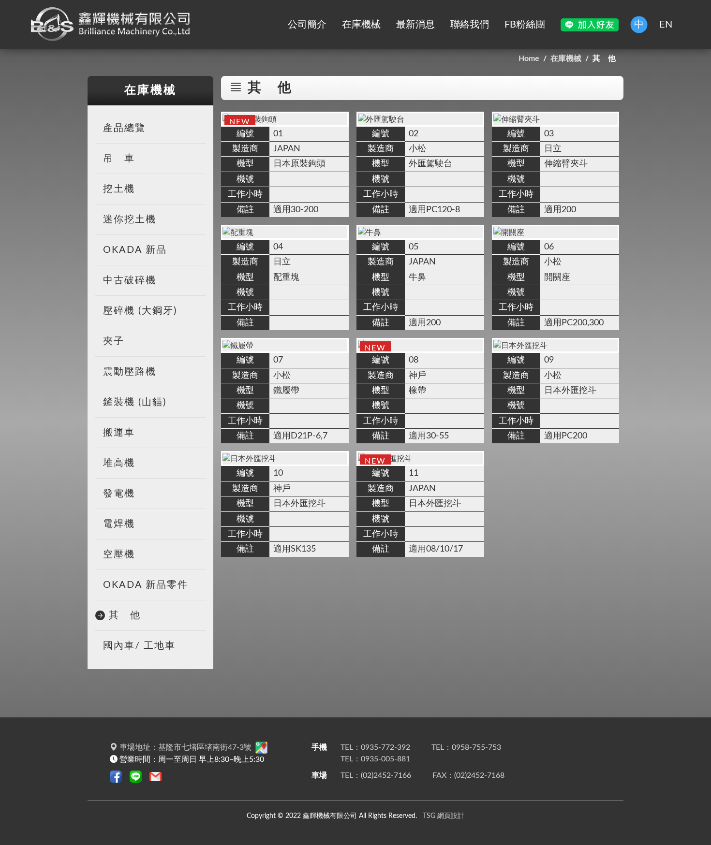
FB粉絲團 (524, 24)
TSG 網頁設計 (443, 815)
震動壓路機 (129, 372)
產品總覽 (124, 128)
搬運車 (119, 432)
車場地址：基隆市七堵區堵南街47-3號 (185, 747)
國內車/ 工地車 (139, 646)
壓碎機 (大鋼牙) (140, 311)
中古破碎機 (129, 280)
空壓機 (119, 554)
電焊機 (119, 524)
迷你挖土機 (129, 219)
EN (665, 24)
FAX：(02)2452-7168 (468, 775)
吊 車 (119, 158)
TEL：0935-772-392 (375, 747)
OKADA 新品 (135, 250)
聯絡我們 (469, 24)
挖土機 (119, 189)
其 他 (125, 615)
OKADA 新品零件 (145, 585)
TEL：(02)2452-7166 (376, 775)
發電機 (119, 493)
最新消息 (415, 24)
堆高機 (119, 463)
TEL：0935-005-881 (375, 759)
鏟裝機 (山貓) (134, 402)
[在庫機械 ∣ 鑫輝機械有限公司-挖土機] (113, 24)
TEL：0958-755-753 (466, 747)
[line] (589, 25)
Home (528, 58)
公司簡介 (307, 24)
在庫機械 (361, 24)
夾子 (113, 341)
